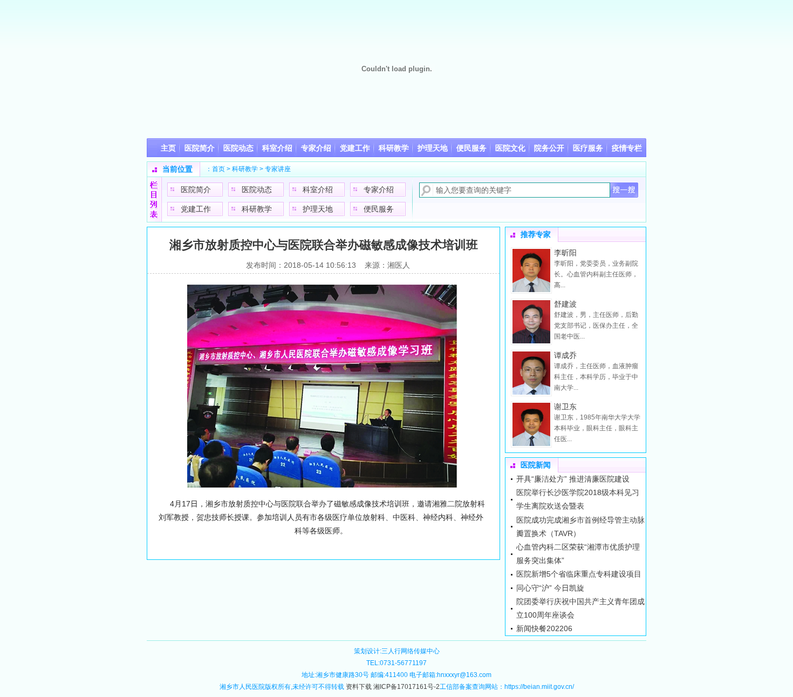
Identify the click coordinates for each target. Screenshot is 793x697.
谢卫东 (565, 406)
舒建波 (565, 304)
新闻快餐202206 (544, 628)
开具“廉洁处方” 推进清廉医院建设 (573, 479)
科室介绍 (318, 189)
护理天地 (318, 209)
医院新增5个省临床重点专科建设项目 (578, 574)
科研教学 (245, 169)
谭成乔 (565, 355)
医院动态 (257, 189)
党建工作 (196, 209)
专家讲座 (278, 169)
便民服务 (379, 209)
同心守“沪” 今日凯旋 (550, 588)
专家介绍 (379, 189)
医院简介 (196, 189)
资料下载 (359, 687)
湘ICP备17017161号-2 (406, 687)
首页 (218, 169)
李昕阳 (565, 252)
